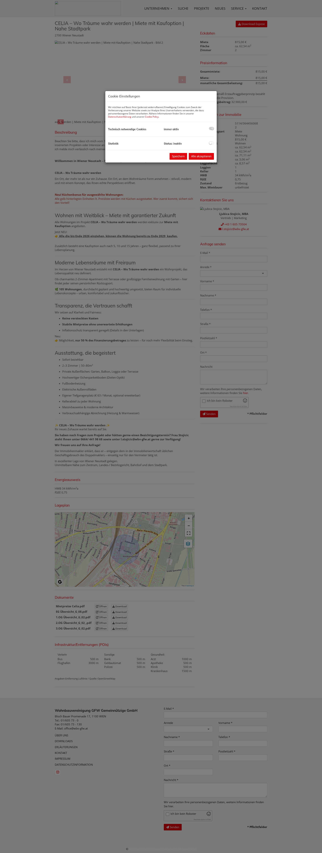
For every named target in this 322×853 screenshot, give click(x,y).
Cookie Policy (152, 116)
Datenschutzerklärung (119, 116)
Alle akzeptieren (201, 156)
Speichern (178, 156)
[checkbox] (211, 128)
